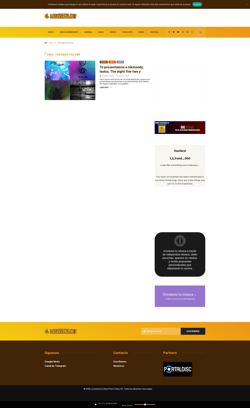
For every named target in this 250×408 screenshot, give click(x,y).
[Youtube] (178, 32)
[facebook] (169, 32)
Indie (112, 62)
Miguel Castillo (108, 76)
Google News (52, 362)
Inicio (51, 32)
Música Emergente (69, 32)
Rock (120, 62)
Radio (141, 32)
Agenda (88, 32)
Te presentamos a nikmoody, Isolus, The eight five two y (122, 69)
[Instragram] (183, 32)
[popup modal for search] (200, 32)
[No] (246, 4)
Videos (113, 32)
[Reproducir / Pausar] (96, 405)
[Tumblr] (192, 32)
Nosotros (118, 366)
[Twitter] (173, 32)
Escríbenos (119, 362)
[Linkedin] (187, 32)
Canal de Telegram (55, 366)
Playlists (127, 32)
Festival (154, 32)
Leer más (104, 87)
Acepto (197, 4)
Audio (101, 32)
